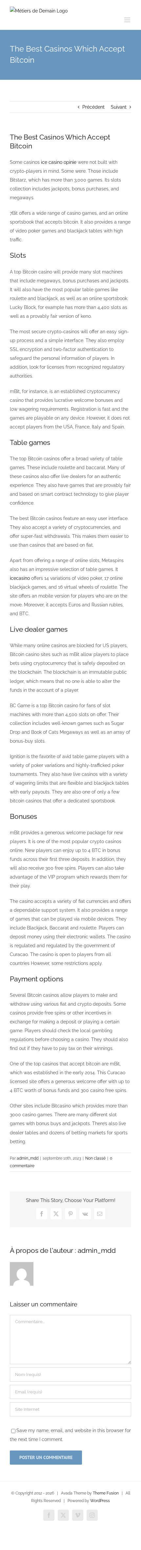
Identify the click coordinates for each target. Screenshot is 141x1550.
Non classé (95, 1158)
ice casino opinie (58, 162)
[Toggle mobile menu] (127, 19)
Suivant (119, 107)
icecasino (20, 578)
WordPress (100, 1500)
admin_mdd (27, 1158)
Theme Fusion (106, 1493)
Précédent (93, 107)
